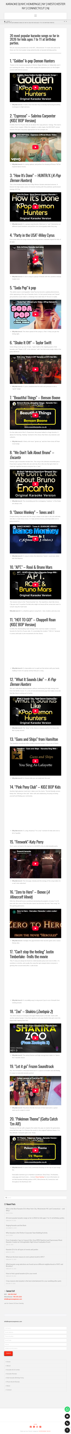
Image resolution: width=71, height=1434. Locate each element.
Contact (9, 1390)
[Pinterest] (40, 1427)
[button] (35, 16)
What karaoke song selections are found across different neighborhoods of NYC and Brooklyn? (34, 1265)
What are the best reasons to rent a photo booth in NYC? (25, 1257)
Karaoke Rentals (12, 1374)
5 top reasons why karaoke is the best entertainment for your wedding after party (33, 1281)
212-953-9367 (12, 1294)
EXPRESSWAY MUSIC (45, 1431)
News (8, 1386)
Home (8, 1362)
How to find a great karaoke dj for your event (21, 1273)
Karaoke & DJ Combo (13, 1370)
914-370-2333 (17, 1297)
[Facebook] (31, 1427)
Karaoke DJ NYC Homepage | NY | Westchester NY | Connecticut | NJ (35, 6)
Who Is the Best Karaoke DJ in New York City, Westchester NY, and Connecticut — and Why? (35, 1209)
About (9, 1366)
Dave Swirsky (40, 1177)
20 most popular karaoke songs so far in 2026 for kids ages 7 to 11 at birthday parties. (35, 1218)
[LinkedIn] (34, 1427)
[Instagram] (37, 1427)
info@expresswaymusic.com (13, 1299)
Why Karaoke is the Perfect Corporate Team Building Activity (27, 1233)
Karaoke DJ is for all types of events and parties (22, 1249)
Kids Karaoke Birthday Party (15, 1378)
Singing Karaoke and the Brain (16, 1225)
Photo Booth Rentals (13, 1382)
